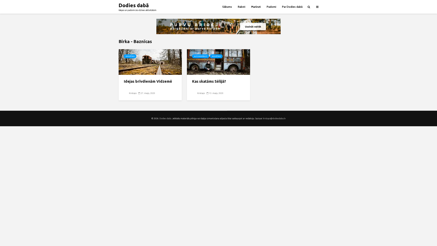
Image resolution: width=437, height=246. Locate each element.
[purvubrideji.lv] (218, 26)
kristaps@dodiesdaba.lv (274, 118)
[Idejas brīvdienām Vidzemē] (150, 61)
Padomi (271, 6)
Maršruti (256, 6)
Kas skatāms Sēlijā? (209, 81)
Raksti (241, 6)
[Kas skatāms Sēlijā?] (218, 61)
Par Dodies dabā (292, 6)
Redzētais (130, 56)
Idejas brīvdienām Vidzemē (148, 81)
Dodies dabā (134, 5)
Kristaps (133, 93)
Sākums (227, 6)
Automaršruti (200, 56)
